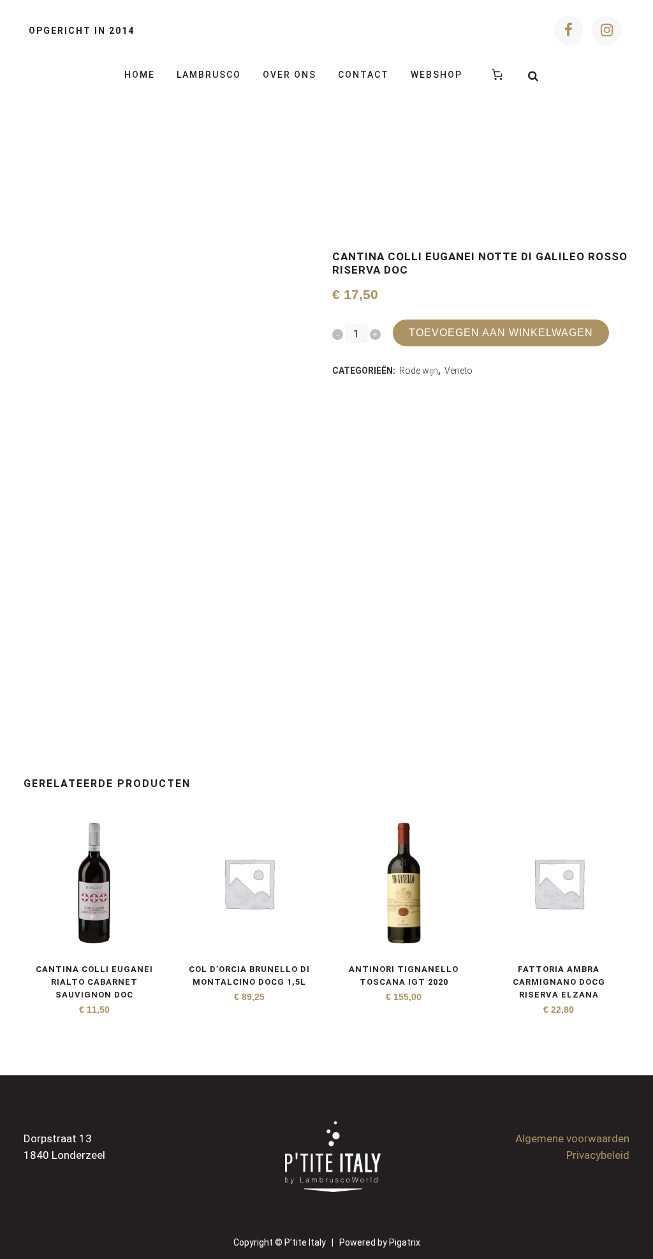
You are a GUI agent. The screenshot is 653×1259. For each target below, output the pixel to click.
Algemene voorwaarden (572, 1138)
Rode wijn (418, 370)
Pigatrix (404, 1242)
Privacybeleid (597, 1155)
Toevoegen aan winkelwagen (501, 332)
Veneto (458, 370)
